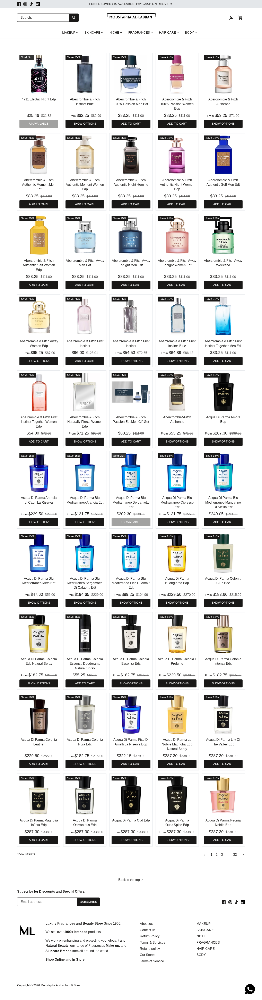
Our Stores (147, 955)
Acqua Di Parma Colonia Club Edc (223, 581)
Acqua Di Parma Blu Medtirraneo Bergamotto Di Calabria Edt (84, 583)
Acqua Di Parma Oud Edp (131, 820)
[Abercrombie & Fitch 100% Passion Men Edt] (131, 74)
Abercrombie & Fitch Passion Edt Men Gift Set (131, 419)
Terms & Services (152, 942)
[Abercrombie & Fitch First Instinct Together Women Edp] (38, 392)
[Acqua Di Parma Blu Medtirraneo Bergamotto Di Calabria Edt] (85, 553)
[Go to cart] (240, 17)
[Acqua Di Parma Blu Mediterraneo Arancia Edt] (85, 472)
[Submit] (73, 18)
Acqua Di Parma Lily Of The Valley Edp (223, 742)
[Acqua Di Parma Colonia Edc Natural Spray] (38, 633)
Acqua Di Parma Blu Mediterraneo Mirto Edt (38, 581)
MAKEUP (203, 923)
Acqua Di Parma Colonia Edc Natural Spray (39, 661)
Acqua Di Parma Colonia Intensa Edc (223, 661)
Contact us (147, 930)
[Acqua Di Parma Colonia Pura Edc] (85, 714)
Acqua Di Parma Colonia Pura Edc (85, 742)
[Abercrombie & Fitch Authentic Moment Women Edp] (85, 154)
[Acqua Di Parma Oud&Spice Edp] (177, 795)
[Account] (231, 17)
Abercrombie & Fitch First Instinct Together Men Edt (223, 343)
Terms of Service (152, 961)
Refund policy (150, 948)
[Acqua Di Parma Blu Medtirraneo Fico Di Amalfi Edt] (131, 553)
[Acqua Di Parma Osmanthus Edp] (85, 795)
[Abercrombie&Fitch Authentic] (177, 392)
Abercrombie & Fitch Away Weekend (223, 263)
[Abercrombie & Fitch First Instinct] (85, 316)
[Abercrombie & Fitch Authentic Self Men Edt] (223, 154)
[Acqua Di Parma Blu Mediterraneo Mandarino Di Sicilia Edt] (223, 472)
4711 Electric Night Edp (39, 99)
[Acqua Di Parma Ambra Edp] (223, 392)
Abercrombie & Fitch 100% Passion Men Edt (131, 102)
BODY (201, 955)
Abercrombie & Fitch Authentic (223, 102)
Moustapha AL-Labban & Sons (60, 985)
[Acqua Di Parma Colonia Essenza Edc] (131, 633)
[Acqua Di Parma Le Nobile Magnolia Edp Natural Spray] (177, 714)
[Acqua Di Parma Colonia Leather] (38, 714)
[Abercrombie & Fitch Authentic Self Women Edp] (38, 235)
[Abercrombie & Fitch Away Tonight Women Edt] (177, 235)
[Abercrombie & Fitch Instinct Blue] (85, 74)
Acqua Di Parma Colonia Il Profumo (177, 661)
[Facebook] (19, 4)
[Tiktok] (31, 4)
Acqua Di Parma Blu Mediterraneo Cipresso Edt (177, 502)
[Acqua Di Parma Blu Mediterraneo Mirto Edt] (38, 553)
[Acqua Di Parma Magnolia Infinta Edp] (38, 795)
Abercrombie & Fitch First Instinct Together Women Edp (38, 421)
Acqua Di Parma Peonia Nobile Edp (223, 823)
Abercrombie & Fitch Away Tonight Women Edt (177, 263)
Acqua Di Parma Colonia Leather (39, 742)
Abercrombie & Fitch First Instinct (85, 343)
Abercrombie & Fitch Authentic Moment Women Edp (85, 184)
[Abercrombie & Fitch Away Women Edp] (38, 316)
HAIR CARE (205, 948)
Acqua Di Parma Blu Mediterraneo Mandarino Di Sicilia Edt (223, 502)
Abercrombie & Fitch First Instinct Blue (177, 343)
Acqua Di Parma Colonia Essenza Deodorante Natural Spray (85, 663)
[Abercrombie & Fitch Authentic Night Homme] (131, 154)
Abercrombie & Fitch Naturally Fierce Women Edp (85, 421)
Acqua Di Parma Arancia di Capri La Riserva (39, 500)
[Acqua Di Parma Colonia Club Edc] (223, 553)
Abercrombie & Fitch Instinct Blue (85, 102)
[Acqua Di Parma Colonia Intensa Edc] (223, 633)
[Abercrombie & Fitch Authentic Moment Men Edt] (38, 154)
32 (235, 855)
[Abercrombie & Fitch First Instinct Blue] (177, 316)
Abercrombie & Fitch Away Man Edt (85, 263)
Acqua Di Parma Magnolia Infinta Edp (39, 823)
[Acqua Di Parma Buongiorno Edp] (177, 553)
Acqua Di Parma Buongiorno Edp (177, 581)
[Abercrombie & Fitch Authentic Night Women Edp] (177, 154)
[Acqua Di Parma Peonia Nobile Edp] (223, 795)
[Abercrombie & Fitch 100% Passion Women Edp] (177, 74)
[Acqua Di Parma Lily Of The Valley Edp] (223, 714)
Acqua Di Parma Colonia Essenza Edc (131, 661)
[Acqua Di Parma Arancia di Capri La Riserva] (38, 472)
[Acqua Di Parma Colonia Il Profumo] (177, 633)
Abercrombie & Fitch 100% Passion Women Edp (177, 104)
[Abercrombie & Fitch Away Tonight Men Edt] (131, 235)
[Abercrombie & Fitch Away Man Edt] (85, 235)
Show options (84, 123)
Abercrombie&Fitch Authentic (177, 419)
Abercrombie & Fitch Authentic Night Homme (131, 182)
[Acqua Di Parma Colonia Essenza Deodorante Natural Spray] (85, 633)
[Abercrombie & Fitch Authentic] (223, 74)
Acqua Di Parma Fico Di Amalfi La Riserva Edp (131, 742)
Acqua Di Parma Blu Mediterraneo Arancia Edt (85, 500)
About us (146, 923)
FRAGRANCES (208, 942)
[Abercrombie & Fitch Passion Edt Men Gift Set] (131, 392)
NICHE (201, 936)
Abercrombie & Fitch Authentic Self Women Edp (39, 265)
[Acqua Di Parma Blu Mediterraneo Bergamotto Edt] (131, 472)
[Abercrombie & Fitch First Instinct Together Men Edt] (223, 316)
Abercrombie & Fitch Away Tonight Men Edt (131, 263)
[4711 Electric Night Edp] (38, 74)
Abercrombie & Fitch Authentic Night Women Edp (177, 184)
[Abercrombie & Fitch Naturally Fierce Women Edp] (85, 392)
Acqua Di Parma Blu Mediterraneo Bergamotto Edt (131, 502)
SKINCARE (205, 930)
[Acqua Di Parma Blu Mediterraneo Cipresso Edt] (177, 472)
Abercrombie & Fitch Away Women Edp (39, 343)
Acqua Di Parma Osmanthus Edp (85, 823)
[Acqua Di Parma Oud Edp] (131, 795)
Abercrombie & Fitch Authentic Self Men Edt (223, 182)
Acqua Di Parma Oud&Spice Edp (177, 823)
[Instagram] (25, 4)
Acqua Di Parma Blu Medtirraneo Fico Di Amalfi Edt (131, 583)
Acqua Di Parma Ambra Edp (223, 419)
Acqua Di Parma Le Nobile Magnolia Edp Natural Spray (177, 744)
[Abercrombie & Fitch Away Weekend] (223, 235)
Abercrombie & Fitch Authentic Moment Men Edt (38, 184)
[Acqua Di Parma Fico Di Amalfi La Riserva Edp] (131, 714)
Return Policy (149, 936)
